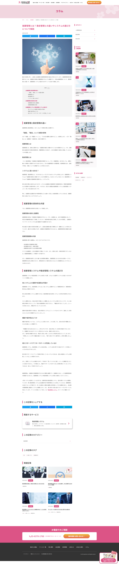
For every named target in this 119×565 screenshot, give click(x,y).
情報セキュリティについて (35, 553)
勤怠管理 (31, 19)
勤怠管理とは (31, 96)
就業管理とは (31, 94)
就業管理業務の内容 (32, 105)
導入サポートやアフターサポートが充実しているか (39, 113)
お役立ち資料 (76, 2)
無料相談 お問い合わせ (93, 2)
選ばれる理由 (35, 2)
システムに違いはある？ (33, 98)
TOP (23, 19)
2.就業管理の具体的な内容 (31, 101)
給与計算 (78, 38)
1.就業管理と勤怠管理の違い (31, 90)
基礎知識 (77, 177)
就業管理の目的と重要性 (33, 103)
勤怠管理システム (52, 390)
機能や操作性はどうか (33, 111)
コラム (81, 2)
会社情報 (57, 547)
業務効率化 (36, 455)
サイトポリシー (26, 553)
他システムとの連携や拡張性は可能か (36, 109)
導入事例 (51, 547)
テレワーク (89, 177)
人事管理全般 (79, 30)
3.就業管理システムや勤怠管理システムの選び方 (36, 107)
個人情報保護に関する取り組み (47, 553)
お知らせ (71, 2)
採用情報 (64, 547)
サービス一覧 (42, 547)
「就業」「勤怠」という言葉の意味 (36, 92)
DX (24, 455)
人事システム (29, 455)
